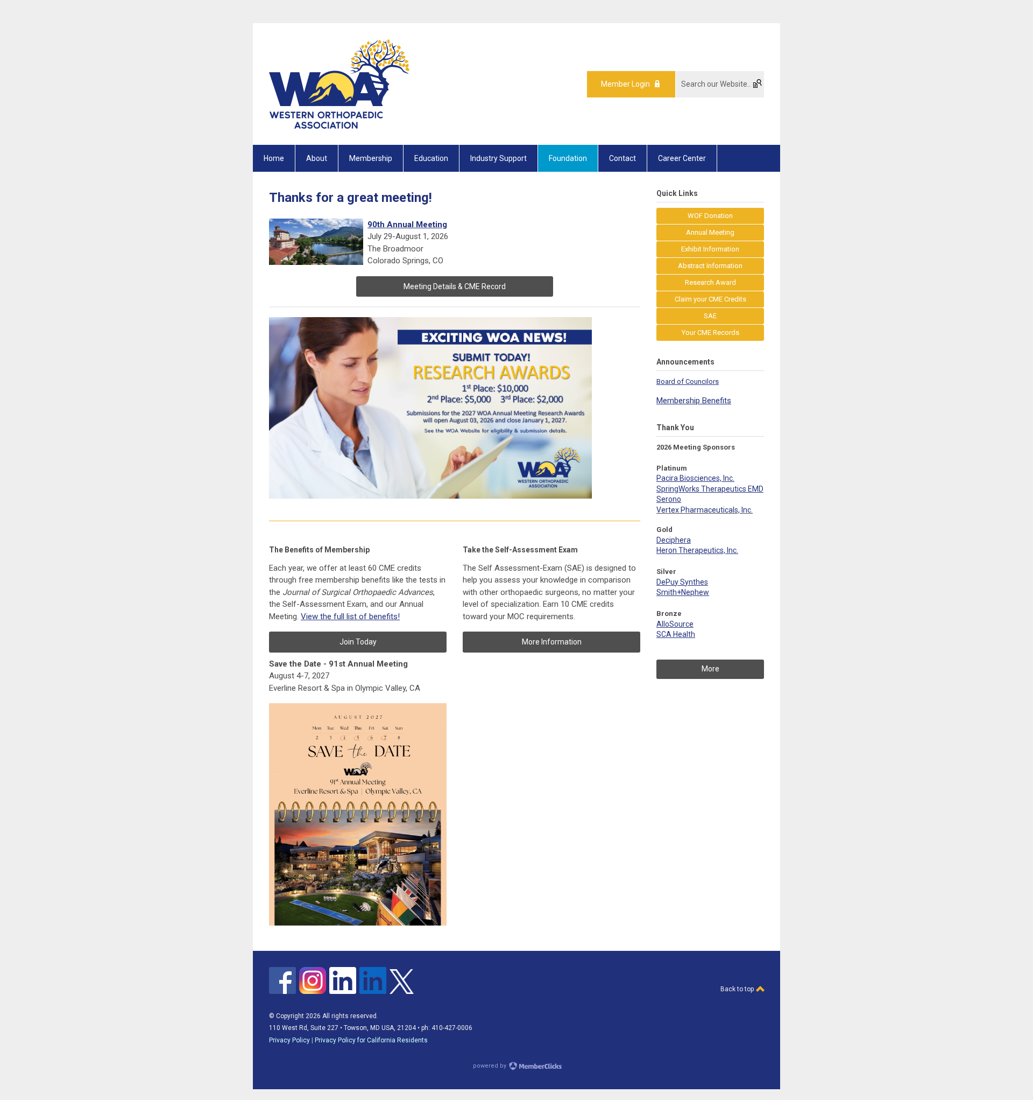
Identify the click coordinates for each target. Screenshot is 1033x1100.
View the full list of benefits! (350, 616)
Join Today (358, 641)
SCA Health (675, 634)
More (710, 668)
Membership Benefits (693, 400)
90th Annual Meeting (407, 224)
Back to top (737, 989)
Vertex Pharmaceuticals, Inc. (704, 510)
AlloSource (675, 624)
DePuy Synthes (682, 582)
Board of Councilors (687, 381)
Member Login (625, 84)
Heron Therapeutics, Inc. (697, 550)
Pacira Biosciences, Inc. (695, 478)
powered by (490, 1065)
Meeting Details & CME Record (455, 286)
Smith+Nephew (682, 592)
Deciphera (673, 540)
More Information (552, 641)
